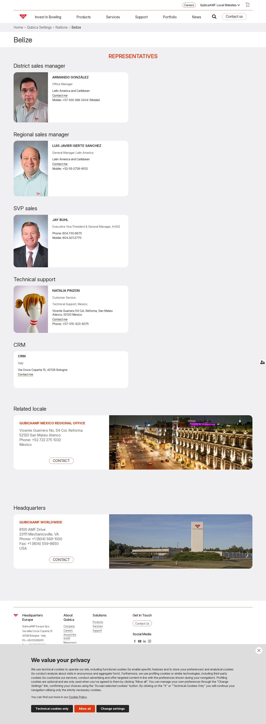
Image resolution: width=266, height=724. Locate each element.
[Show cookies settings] (262, 362)
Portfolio (170, 17)
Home (18, 27)
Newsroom (70, 642)
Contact (61, 461)
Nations (61, 27)
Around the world (70, 636)
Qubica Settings (39, 27)
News (196, 17)
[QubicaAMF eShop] (247, 6)
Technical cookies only (52, 708)
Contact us (234, 16)
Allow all (85, 708)
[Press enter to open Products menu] (93, 17)
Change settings (113, 708)
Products (83, 17)
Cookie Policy (78, 697)
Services (113, 17)
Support (141, 17)
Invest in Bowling (48, 17)
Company (69, 626)
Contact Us (142, 623)
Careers (189, 5)
